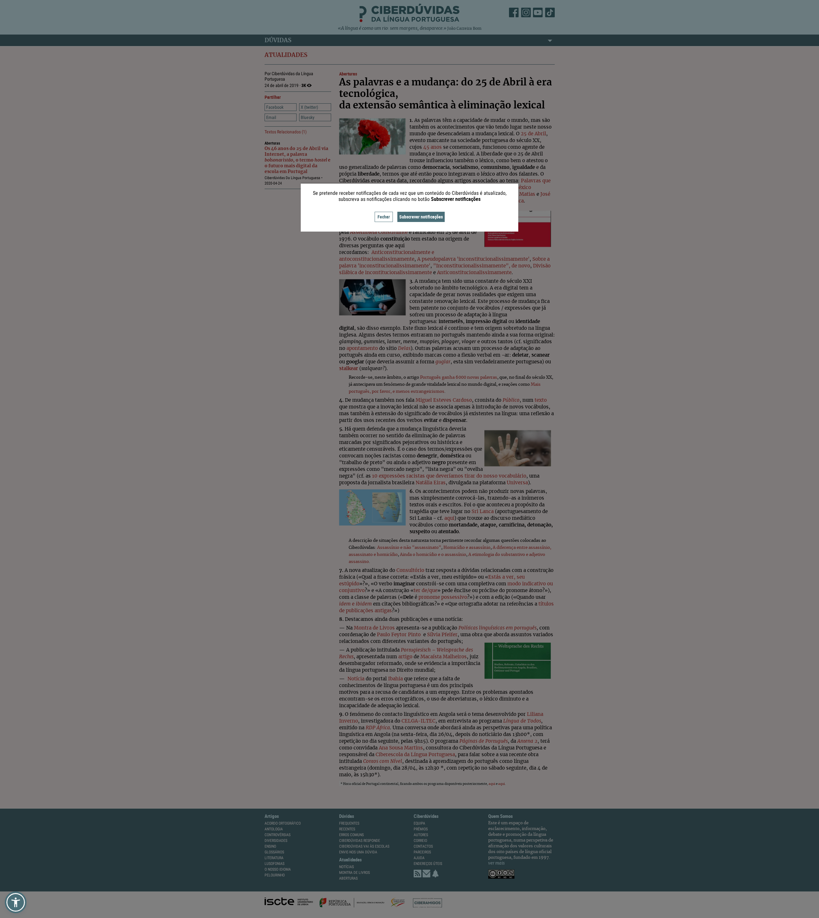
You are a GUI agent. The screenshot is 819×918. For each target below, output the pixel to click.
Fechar (384, 217)
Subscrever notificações (421, 217)
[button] (15, 902)
